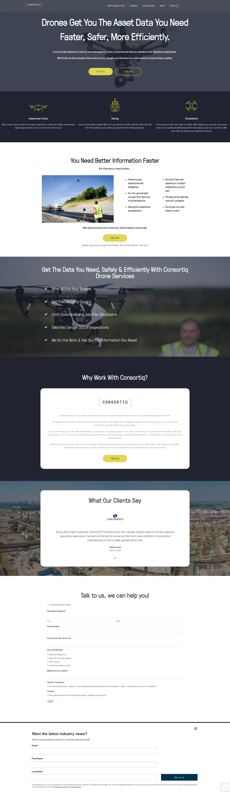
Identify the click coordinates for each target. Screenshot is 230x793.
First (49, 621)
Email (35, 745)
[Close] (195, 728)
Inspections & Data (116, 5)
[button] (49, 530)
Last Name (37, 772)
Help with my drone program (60, 658)
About (162, 5)
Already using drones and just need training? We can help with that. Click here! (115, 245)
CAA (61, 434)
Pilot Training (54, 661)
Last (118, 621)
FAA (66, 434)
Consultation (148, 5)
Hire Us (174, 5)
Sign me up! (179, 777)
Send (50, 701)
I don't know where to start (59, 665)
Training (133, 5)
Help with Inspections (57, 654)
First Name (37, 758)
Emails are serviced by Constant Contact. (68, 787)
